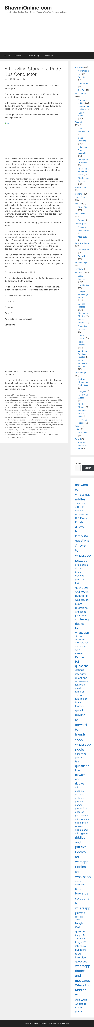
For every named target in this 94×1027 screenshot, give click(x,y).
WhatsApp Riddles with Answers (83, 992)
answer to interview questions (44, 397)
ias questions (82, 763)
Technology (80, 373)
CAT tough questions (82, 593)
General (78, 194)
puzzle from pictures (81, 810)
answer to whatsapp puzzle (29, 400)
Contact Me (48, 56)
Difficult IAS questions (81, 661)
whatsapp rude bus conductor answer (19, 427)
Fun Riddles (83, 285)
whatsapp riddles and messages (83, 973)
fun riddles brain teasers (81, 702)
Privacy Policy (33, 56)
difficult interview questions (81, 674)
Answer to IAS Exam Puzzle (81, 518)
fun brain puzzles (80, 686)
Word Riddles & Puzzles (82, 363)
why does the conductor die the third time (31, 430)
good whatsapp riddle (83, 744)
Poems (81, 220)
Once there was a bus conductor (49, 407)
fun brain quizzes (80, 693)
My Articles (80, 214)
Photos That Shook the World (83, 172)
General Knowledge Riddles (83, 295)
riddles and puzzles (81, 842)
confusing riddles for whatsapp (82, 625)
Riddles (78, 272)
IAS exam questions (12, 407)
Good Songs (80, 197)
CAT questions (81, 585)
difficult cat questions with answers (81, 648)
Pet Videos (83, 256)
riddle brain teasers (81, 824)
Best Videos (80, 93)
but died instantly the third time (21, 405)
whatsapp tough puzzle (80, 1007)
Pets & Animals (82, 243)
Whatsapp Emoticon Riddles (82, 354)
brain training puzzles (79, 576)
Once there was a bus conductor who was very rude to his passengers (32, 410)
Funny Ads (83, 84)
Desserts (82, 227)
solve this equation (79, 918)
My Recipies (80, 223)
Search (78, 463)
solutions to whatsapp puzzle (82, 905)
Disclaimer (19, 56)
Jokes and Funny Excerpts (83, 150)
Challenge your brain (81, 613)
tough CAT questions (81, 927)
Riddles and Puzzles (27, 395)
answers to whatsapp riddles (82, 492)
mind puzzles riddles (79, 791)
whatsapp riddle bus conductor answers (20, 422)
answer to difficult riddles (80, 507)
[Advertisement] (47, 35)
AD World (79, 67)
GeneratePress (63, 1023)
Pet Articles (83, 250)
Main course (83, 230)
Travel (78, 439)
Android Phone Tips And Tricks (83, 382)
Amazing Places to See (82, 446)
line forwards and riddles (81, 777)
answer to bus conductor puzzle (19, 397)
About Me (6, 56)
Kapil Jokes (83, 433)
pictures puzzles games (79, 801)
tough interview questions (36, 417)
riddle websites (80, 883)
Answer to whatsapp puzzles (83, 552)
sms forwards (81, 891)
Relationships (81, 262)
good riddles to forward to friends (81, 722)
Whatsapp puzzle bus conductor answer (27, 420)
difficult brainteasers (81, 637)
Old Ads (82, 90)
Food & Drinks (81, 187)
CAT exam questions (42, 405)
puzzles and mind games (82, 817)
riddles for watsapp (81, 857)
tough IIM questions (80, 937)
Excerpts (79, 122)
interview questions (28, 407)
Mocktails (82, 237)
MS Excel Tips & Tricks (82, 413)
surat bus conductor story (15, 412)
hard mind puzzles (80, 755)
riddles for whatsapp (83, 872)
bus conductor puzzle (39, 402)
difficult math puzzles (81, 681)
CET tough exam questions (82, 604)
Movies (78, 204)
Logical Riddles (13, 395)
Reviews (79, 269)
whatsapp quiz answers (53, 420)
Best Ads (82, 77)
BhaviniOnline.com (28, 7)
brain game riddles (81, 566)
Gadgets (82, 391)
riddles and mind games (82, 831)
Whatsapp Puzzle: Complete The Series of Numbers (27, 432)
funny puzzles (56, 405)
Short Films (83, 207)
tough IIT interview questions (81, 946)
